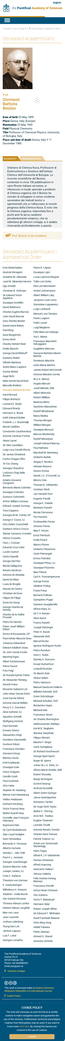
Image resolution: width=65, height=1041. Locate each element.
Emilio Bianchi (10, 348)
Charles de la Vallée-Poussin (14, 616)
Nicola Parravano (43, 512)
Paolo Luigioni (41, 318)
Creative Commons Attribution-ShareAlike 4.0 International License (29, 989)
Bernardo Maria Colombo (17, 487)
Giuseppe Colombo (13, 492)
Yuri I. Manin (40, 336)
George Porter (41, 581)
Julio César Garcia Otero (16, 693)
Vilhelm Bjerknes (12, 362)
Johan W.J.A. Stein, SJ (45, 765)
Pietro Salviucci (41, 682)
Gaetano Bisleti (11, 357)
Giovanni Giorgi (11, 753)
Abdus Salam (40, 678)
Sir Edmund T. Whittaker (46, 913)
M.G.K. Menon (41, 379)
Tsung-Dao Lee (11, 926)
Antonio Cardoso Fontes (16, 436)
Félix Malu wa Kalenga (45, 332)
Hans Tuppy (40, 850)
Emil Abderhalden (12, 267)
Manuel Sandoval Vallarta (47, 687)
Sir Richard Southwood (46, 751)
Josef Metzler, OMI (43, 388)
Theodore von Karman (15, 880)
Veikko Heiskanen (12, 799)
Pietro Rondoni (41, 650)
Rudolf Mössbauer (43, 411)
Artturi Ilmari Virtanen (45, 890)
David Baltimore (11, 307)
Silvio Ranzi (39, 618)
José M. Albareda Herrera (17, 281)
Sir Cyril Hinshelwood (14, 829)
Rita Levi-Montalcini (44, 286)
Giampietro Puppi (43, 599)
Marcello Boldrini (12, 385)
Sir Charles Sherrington (46, 719)
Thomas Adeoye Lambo (16, 903)
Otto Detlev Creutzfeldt (15, 524)
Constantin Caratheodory (17, 431)
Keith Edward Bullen (14, 417)
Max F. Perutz (41, 530)
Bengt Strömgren (43, 779)
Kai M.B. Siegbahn (43, 728)
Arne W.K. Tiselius (43, 816)
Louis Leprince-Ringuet (46, 277)
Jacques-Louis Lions (45, 300)
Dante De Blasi (11, 579)
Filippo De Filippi (12, 597)
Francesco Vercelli (43, 885)
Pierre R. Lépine (42, 267)
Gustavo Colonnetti (13, 496)
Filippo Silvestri (41, 737)
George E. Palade (43, 503)
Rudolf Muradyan (43, 438)
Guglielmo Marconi (43, 348)
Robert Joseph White (45, 908)
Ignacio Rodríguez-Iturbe (47, 645)
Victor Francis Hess (13, 808)
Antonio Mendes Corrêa (46, 374)
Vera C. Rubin (41, 655)
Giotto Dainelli (10, 556)
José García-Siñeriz (13, 698)
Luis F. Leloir (9, 935)
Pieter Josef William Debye (14, 628)
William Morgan (42, 425)
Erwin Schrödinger (43, 696)
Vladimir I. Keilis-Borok (15, 894)
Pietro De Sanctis (12, 622)
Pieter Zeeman (41, 931)
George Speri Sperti (44, 756)
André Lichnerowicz (44, 290)
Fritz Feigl (8, 670)
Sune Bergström (12, 334)
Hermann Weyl (41, 904)
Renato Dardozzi (12, 570)
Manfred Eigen (11, 657)
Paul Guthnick (10, 781)
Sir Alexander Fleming (15, 680)
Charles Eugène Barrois (16, 311)
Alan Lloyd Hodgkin (13, 834)
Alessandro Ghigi (12, 735)
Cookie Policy (13, 995)
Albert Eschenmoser (14, 661)
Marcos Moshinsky (44, 434)
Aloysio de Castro (12, 588)
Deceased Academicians (45, 28)
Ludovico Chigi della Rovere (14, 474)
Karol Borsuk (10, 394)
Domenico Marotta (43, 360)
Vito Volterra (40, 895)
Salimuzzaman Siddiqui (46, 724)
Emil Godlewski (11, 762)
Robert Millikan (41, 397)
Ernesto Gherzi (11, 730)
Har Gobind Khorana (14, 898)
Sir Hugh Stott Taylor (45, 806)
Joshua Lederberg (13, 921)
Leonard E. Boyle (12, 403)
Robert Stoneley (42, 774)
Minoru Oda (40, 480)
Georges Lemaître (13, 940)
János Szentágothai (44, 797)
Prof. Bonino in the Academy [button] (29, 235)
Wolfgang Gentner (13, 721)
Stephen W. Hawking (14, 790)
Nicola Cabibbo (11, 426)
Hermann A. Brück (13, 413)
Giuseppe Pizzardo (43, 567)
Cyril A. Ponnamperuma (46, 576)
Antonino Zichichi (43, 941)
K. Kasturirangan (12, 885)
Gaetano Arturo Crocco (16, 528)
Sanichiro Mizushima (45, 406)
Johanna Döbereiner (14, 643)
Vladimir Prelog (41, 586)
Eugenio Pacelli (41, 498)
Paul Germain (10, 726)
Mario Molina (40, 415)
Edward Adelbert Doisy (15, 647)
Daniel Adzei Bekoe (13, 325)
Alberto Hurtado (12, 848)
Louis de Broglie (11, 584)
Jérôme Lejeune (11, 931)
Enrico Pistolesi (41, 558)
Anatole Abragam (12, 272)
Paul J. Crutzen (11, 542)
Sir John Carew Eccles (15, 652)
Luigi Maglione (41, 327)
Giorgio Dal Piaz (11, 561)
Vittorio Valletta (42, 873)
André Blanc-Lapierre (14, 367)
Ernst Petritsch (41, 535)
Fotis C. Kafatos (12, 875)
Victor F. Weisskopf (44, 899)
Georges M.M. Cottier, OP (17, 515)
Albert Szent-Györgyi (44, 793)
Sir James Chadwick (14, 454)
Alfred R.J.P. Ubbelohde (46, 855)
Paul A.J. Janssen (13, 857)
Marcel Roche (41, 641)
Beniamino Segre (42, 705)
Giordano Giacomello (14, 739)
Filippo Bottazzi (11, 399)
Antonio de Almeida (13, 574)
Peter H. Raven (41, 632)
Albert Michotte (42, 392)
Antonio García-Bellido (15, 703)
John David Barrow (13, 316)
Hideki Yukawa (41, 927)
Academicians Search (15, 28)
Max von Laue (10, 912)
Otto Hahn (8, 785)
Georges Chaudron (13, 468)
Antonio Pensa (41, 526)
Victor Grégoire (11, 772)
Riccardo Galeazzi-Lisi (15, 689)
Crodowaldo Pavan (44, 521)
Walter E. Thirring (43, 811)
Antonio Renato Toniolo (46, 829)
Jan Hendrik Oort (43, 494)
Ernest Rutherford (43, 664)
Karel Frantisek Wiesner (46, 918)
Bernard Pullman (42, 595)
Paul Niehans (40, 448)
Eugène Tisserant (43, 820)
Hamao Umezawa (43, 860)
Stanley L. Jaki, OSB (14, 852)
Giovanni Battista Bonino (17, 390)
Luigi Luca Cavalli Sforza (16, 449)
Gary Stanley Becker (14, 321)
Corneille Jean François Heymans (16, 819)
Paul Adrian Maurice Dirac (17, 638)
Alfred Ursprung (42, 864)
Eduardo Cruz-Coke (13, 547)
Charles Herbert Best (14, 344)
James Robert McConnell (47, 369)
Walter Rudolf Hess (13, 813)
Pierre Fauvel (10, 666)
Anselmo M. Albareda (15, 277)
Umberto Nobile (42, 457)
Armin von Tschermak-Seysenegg (45, 845)
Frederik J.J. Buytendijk (16, 422)
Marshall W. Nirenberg (45, 452)
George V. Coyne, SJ (14, 519)
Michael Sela (40, 710)
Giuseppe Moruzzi (43, 429)
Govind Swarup (42, 783)
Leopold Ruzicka (42, 668)
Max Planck (39, 572)
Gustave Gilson (11, 744)
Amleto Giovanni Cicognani (12, 481)
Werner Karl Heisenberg (16, 794)
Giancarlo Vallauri (43, 869)
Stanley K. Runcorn (44, 659)
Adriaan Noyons (42, 466)
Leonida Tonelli (41, 825)
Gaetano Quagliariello (45, 604)
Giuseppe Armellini (13, 302)
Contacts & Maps (16, 971)
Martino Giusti (11, 758)
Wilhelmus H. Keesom (15, 889)
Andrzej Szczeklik (43, 788)
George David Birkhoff (15, 353)
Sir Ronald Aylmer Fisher (16, 675)
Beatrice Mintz (41, 402)
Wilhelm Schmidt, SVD (45, 691)
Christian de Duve (12, 593)
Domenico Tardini (43, 802)
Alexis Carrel (9, 440)
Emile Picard (40, 540)
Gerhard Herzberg (13, 804)
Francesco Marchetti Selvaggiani (45, 342)
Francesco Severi (42, 714)
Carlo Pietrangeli (42, 553)
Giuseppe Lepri (41, 272)
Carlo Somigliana (42, 747)
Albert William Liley (43, 295)
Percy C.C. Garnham (14, 707)
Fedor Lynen (40, 322)
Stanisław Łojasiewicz (45, 304)
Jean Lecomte (11, 917)
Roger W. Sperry (42, 760)
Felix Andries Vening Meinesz (44, 880)
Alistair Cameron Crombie (17, 533)
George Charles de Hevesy (13, 608)
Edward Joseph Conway (16, 505)
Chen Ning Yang (42, 922)
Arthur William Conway (15, 501)
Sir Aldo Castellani (13, 445)
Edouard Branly (11, 408)
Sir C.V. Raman (41, 613)
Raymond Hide (11, 825)
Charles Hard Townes (45, 834)
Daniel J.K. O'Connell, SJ (46, 475)
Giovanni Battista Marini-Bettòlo (47, 354)
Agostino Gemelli (12, 716)
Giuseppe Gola (11, 767)
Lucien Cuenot (11, 551)
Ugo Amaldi (9, 286)
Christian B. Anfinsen (14, 290)
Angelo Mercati (41, 383)
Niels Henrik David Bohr (16, 380)
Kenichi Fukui (10, 684)
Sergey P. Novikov (43, 461)
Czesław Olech (41, 489)
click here (24, 1026)
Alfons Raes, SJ (42, 609)
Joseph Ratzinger (43, 627)
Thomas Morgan (42, 420)
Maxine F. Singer (42, 742)
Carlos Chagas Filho (14, 459)
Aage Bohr (8, 376)
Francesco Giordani (14, 749)
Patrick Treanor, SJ (43, 839)
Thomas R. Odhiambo (45, 484)
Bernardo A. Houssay (15, 843)
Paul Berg (8, 330)
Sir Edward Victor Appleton (12, 296)
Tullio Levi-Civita (42, 281)
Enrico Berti (9, 339)
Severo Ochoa (41, 471)
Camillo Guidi (10, 776)
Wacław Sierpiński (43, 733)
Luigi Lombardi (41, 309)
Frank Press (40, 590)
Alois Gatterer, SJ (12, 712)
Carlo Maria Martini (44, 365)
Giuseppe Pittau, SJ (44, 563)
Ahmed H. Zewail (42, 936)
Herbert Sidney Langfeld (16, 908)
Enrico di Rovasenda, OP (16, 634)
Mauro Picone (41, 544)
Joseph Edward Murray (46, 443)
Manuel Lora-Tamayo (45, 313)
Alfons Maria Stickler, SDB (47, 770)
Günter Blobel (10, 371)
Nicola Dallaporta (12, 565)
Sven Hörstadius (12, 839)
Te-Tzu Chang (10, 463)
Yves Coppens (10, 510)
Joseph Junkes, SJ (13, 871)
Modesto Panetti (42, 507)
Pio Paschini (40, 517)
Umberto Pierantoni (44, 549)
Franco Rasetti (41, 622)
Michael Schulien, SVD (45, 701)
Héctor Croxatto (12, 538)
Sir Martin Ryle (41, 673)
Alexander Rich (41, 636)
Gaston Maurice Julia (15, 866)
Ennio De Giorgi (11, 602)
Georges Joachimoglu (15, 862)
